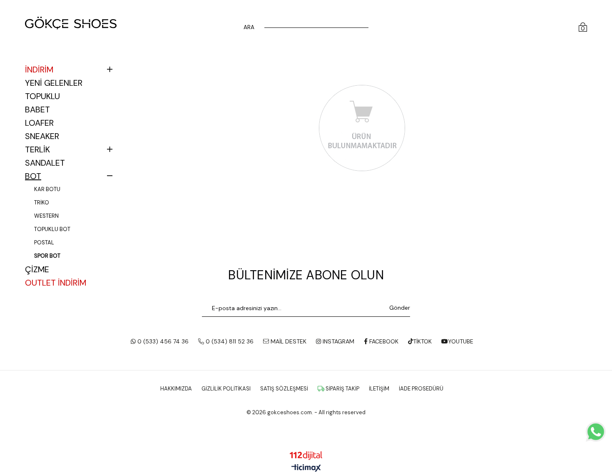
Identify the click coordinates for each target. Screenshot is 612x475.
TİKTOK (422, 341)
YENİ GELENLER (53, 82)
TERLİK (37, 149)
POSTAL (44, 242)
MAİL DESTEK (287, 341)
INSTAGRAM (337, 341)
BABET (37, 109)
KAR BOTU (47, 189)
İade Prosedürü (421, 388)
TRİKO (41, 202)
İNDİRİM (39, 69)
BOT (33, 176)
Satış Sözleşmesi (284, 388)
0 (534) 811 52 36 (229, 341)
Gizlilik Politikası (226, 388)
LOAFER (39, 122)
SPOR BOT (47, 255)
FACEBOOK (383, 341)
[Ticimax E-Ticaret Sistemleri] (306, 468)
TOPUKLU (42, 96)
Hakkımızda (176, 388)
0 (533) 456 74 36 (162, 341)
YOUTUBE (460, 341)
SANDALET (45, 162)
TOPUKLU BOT (52, 229)
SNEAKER (42, 136)
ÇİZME (37, 269)
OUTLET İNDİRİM (55, 282)
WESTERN (46, 215)
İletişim (379, 388)
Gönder (399, 307)
